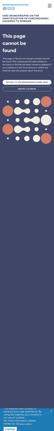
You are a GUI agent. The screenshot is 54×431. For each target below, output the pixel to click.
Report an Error (27, 89)
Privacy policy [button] (24, 424)
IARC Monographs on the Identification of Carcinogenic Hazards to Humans (26, 18)
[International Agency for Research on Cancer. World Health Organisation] (16, 7)
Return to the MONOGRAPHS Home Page (27, 82)
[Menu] (49, 5)
